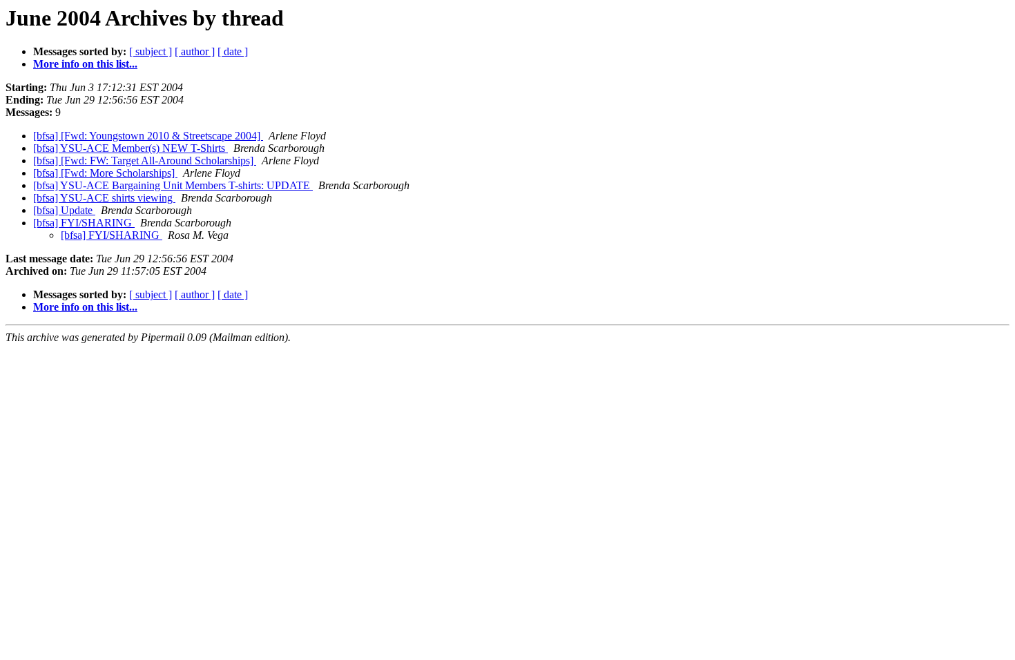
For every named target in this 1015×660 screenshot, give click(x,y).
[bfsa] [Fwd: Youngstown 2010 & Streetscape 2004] (148, 136)
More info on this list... (85, 64)
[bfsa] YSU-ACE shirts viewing (104, 198)
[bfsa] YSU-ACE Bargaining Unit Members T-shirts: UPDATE (173, 185)
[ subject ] (150, 51)
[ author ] (195, 51)
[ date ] (233, 51)
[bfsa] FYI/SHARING (84, 223)
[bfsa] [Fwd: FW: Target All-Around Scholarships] (144, 160)
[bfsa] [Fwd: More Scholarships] (105, 173)
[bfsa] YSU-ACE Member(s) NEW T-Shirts (130, 148)
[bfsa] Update (64, 210)
